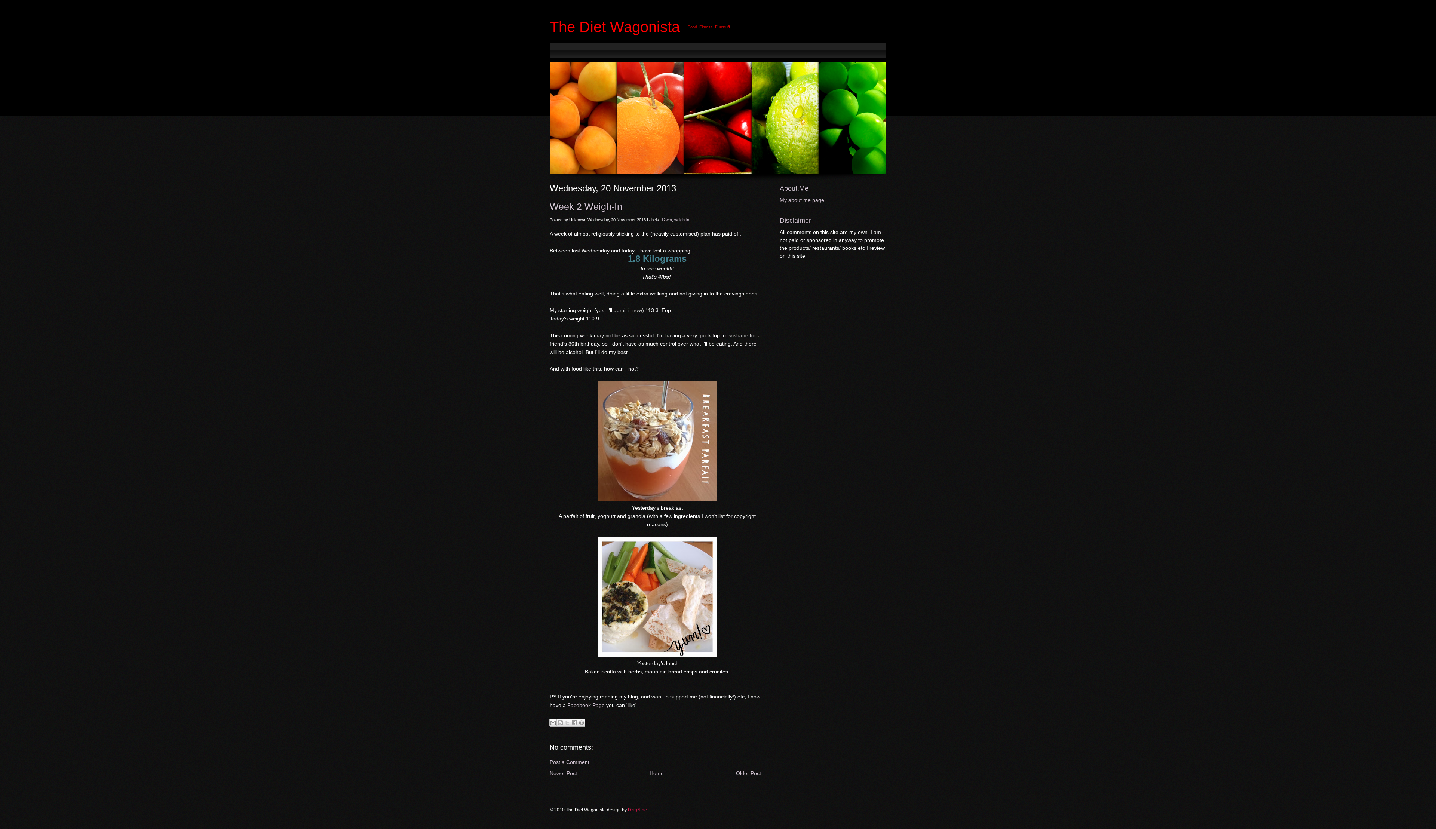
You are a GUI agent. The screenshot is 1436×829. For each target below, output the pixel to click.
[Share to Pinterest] (581, 723)
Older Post (748, 773)
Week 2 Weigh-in (586, 206)
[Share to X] (567, 723)
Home (657, 773)
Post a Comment (569, 762)
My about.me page (802, 200)
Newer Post (563, 773)
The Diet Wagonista (615, 27)
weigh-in (681, 220)
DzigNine (637, 810)
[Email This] (553, 723)
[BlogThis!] (560, 723)
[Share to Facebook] (574, 723)
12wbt (666, 220)
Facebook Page (586, 705)
